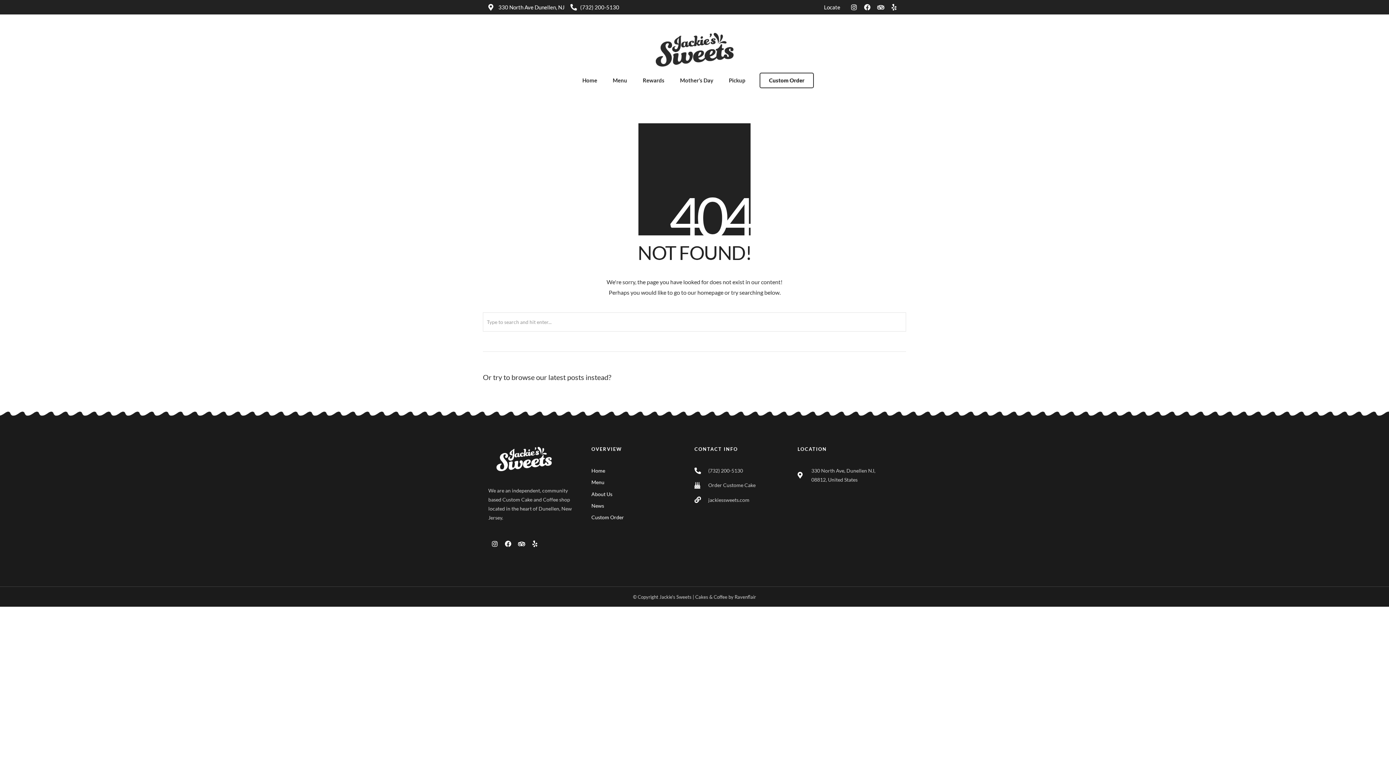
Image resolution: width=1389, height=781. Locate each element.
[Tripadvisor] (880, 7)
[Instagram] (854, 7)
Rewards (653, 80)
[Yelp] (894, 7)
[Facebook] (867, 7)
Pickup (737, 80)
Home (589, 80)
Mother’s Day (696, 80)
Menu (620, 80)
